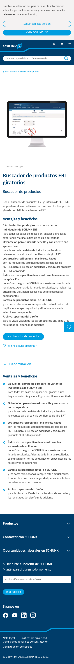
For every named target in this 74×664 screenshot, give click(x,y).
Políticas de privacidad (34, 638)
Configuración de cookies (17, 646)
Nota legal (9, 638)
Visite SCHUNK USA (37, 32)
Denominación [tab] (20, 364)
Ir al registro (13, 592)
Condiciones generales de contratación (25, 641)
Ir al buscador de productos (23, 336)
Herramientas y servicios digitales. (22, 71)
